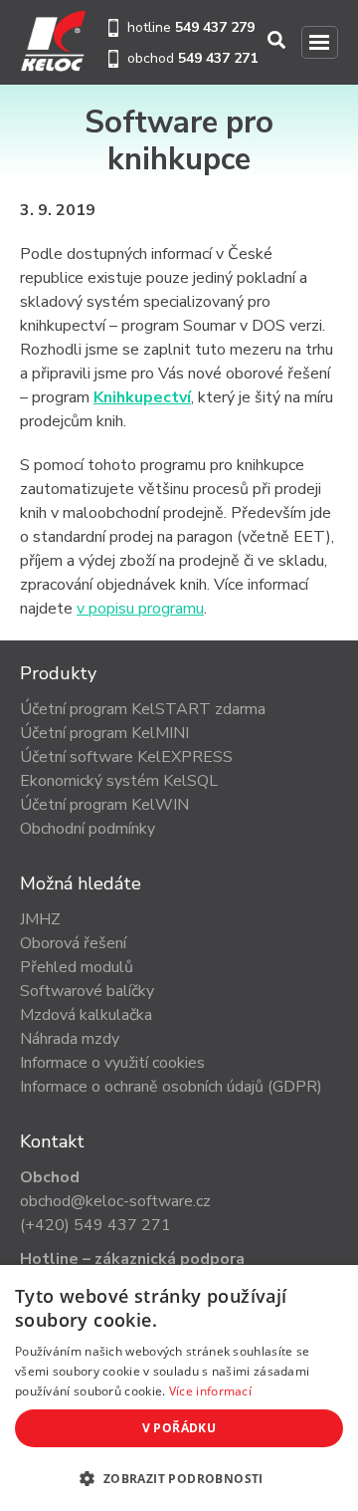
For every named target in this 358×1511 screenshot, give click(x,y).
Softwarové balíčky (87, 991)
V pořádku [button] (179, 1427)
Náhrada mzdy (69, 1039)
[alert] (179, 1388)
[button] (179, 1478)
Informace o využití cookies (112, 1063)
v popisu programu (140, 609)
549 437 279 (215, 27)
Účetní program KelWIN (104, 805)
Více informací (210, 1391)
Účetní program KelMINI (104, 733)
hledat (278, 40)
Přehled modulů (76, 967)
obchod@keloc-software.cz (115, 1201)
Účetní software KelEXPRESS (126, 757)
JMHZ (40, 919)
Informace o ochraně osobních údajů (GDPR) (171, 1087)
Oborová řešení (73, 943)
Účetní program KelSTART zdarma (143, 709)
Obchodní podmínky (87, 829)
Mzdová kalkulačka (86, 1015)
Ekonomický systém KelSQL (119, 781)
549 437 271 (218, 58)
